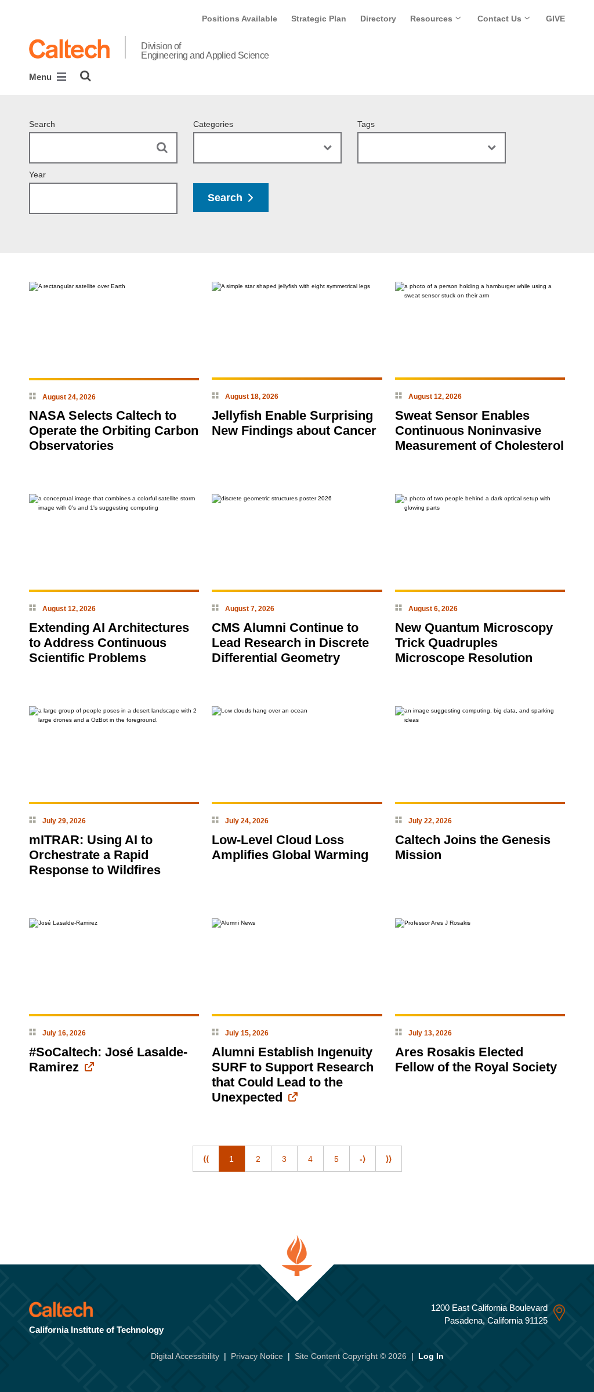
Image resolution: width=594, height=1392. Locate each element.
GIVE (555, 18)
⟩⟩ (389, 1159)
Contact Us (500, 18)
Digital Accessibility (185, 1356)
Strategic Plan (318, 18)
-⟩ (362, 1159)
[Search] (85, 76)
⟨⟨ (206, 1159)
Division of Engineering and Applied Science (205, 51)
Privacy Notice (257, 1356)
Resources (432, 18)
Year (37, 174)
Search (42, 124)
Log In (431, 1356)
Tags (366, 124)
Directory (378, 18)
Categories (213, 124)
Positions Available (239, 18)
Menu (41, 77)
